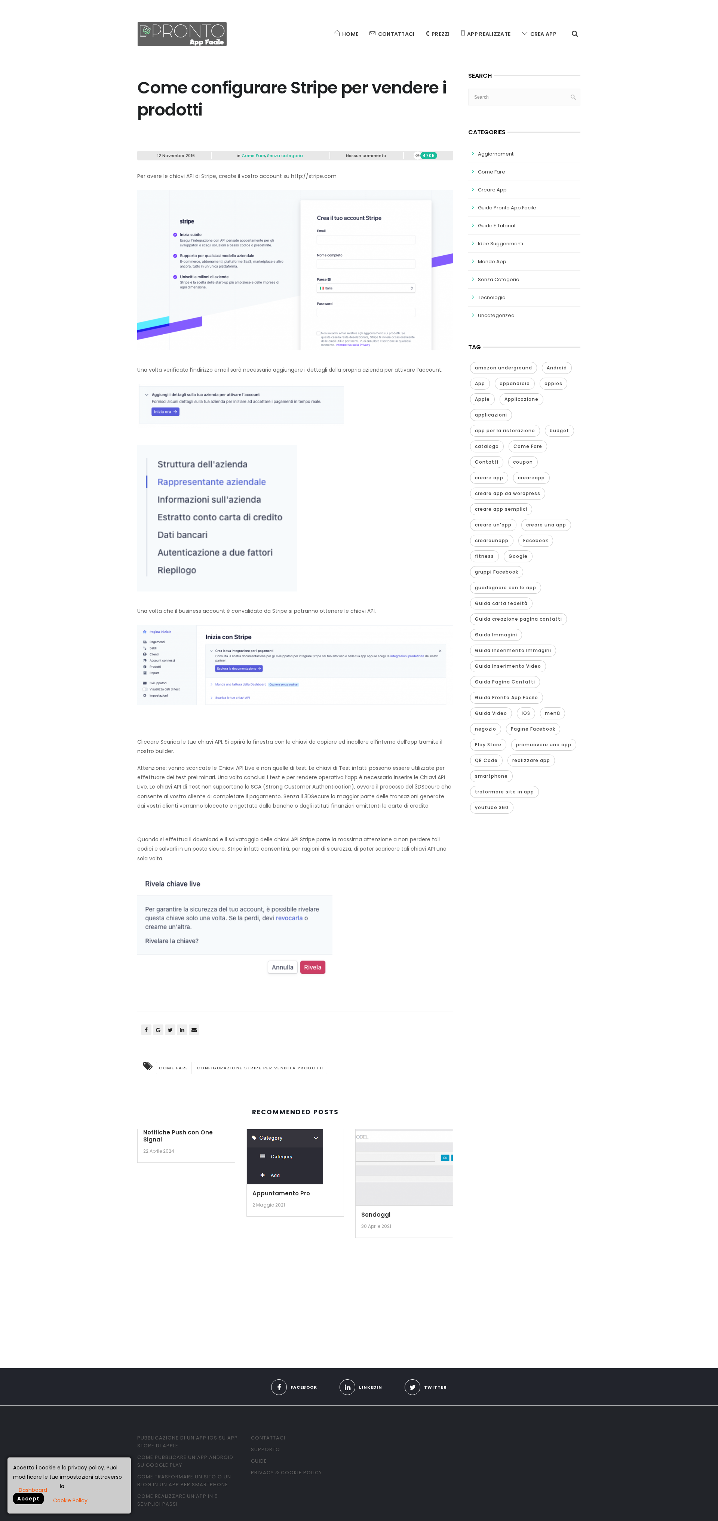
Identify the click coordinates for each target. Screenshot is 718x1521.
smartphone (491, 776)
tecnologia (492, 297)
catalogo (487, 446)
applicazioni (491, 415)
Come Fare (253, 156)
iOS (526, 713)
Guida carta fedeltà (501, 603)
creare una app (546, 525)
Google (518, 556)
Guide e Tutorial (496, 225)
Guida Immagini (496, 635)
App (480, 383)
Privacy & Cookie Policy (286, 1472)
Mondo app (492, 261)
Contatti (486, 462)
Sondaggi (375, 1215)
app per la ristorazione (505, 430)
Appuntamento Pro (281, 1193)
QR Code (486, 760)
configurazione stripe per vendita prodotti (260, 1068)
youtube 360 (492, 807)
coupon (523, 462)
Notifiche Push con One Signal (178, 1135)
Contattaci (396, 34)
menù (552, 713)
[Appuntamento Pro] (285, 1159)
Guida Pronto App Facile (507, 207)
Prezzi (441, 34)
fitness (484, 556)
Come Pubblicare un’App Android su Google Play (185, 1461)
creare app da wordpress (507, 493)
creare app (489, 477)
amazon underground (503, 368)
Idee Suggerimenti (500, 243)
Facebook (535, 540)
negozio (485, 729)
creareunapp (492, 540)
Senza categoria (285, 156)
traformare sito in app (504, 792)
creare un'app (493, 525)
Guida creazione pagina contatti (518, 619)
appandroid (515, 383)
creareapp (531, 477)
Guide (259, 1461)
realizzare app (531, 760)
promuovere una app (543, 744)
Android (557, 368)
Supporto (265, 1449)
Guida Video (491, 713)
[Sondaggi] (404, 1170)
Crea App (543, 34)
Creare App (492, 189)
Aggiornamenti (496, 153)
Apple (482, 399)
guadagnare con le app (505, 587)
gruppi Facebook (496, 572)
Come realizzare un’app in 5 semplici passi (177, 1500)
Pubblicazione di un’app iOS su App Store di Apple (187, 1441)
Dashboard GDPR (33, 1489)
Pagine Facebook (533, 729)
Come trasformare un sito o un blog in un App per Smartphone (184, 1480)
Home (350, 34)
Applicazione (521, 399)
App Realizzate (488, 34)
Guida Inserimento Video (508, 666)
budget (559, 430)
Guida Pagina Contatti (505, 682)
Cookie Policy (70, 1500)
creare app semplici (501, 509)
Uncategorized (496, 315)
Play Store (488, 744)
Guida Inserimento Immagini (513, 650)
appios (553, 383)
